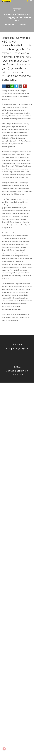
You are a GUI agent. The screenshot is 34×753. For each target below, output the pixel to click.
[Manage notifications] (4, 748)
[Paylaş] (4, 86)
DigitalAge (10, 24)
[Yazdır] (20, 86)
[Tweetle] (8, 86)
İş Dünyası (17, 10)
